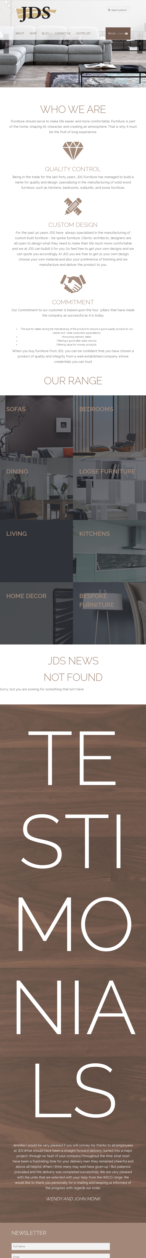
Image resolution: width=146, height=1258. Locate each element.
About (19, 33)
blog (45, 33)
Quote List (83, 33)
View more (36, 426)
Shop (33, 33)
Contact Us (63, 33)
